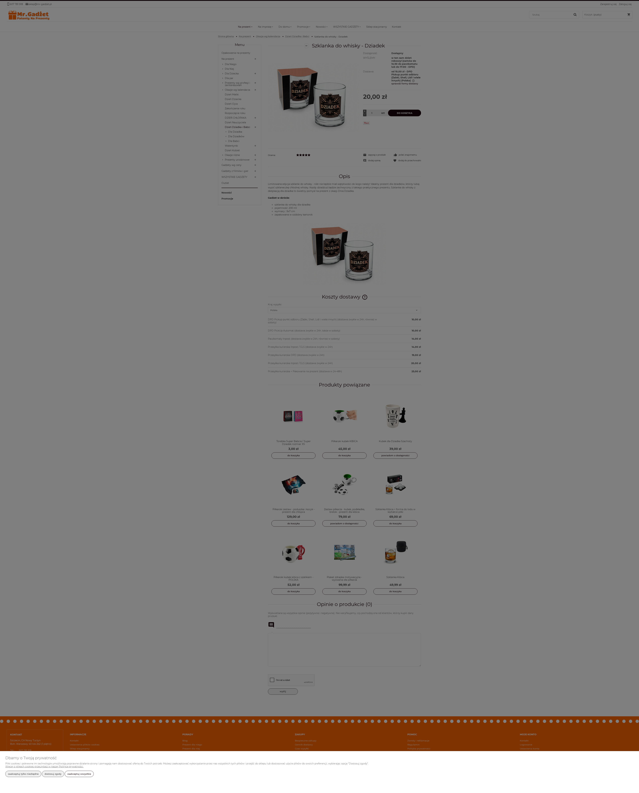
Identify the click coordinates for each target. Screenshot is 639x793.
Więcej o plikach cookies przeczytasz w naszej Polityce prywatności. (44, 766)
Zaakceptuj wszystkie (79, 774)
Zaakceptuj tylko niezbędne (23, 774)
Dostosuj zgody (53, 774)
